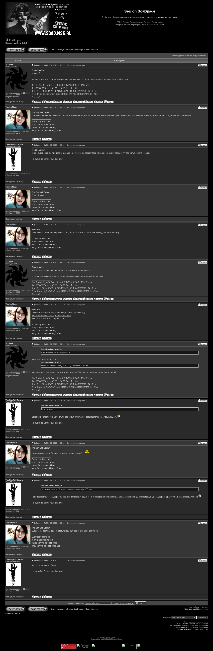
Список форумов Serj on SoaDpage (67, 50)
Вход (162, 25)
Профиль (119, 25)
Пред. (18, 43)
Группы (147, 22)
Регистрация (157, 22)
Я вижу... (13, 40)
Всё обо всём (92, 50)
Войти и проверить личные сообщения (141, 25)
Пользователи (136, 22)
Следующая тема (199, 56)
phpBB (101, 639)
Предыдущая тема (180, 56)
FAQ (119, 22)
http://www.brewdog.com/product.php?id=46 (51, 315)
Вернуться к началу (14, 102)
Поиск (125, 22)
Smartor (112, 637)
